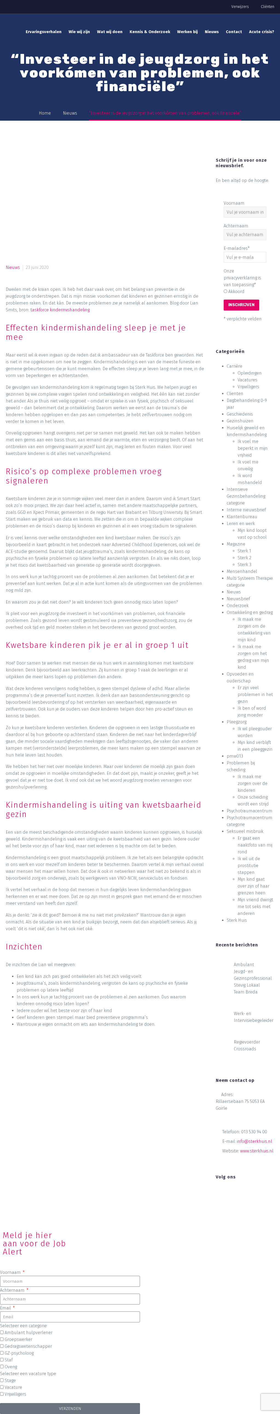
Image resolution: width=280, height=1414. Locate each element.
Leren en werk (241, 523)
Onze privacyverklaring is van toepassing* (242, 277)
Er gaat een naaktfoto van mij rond (255, 845)
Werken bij (187, 31)
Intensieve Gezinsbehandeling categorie (246, 496)
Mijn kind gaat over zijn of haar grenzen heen (253, 886)
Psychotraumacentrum (249, 810)
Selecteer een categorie (23, 1325)
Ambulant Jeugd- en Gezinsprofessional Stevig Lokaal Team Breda (253, 978)
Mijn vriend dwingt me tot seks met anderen (255, 906)
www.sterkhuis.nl (256, 1151)
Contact (234, 31)
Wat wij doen (109, 31)
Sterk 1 (244, 551)
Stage (10, 1380)
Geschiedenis (240, 414)
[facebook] (219, 1193)
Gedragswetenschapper (28, 1346)
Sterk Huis (237, 920)
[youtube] (249, 1193)
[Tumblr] (41, 1047)
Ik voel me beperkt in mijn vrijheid (253, 448)
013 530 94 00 (254, 1131)
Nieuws (212, 31)
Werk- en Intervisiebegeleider (253, 1017)
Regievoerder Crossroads (247, 1045)
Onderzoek (238, 605)
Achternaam (236, 225)
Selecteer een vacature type (28, 1373)
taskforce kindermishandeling (60, 309)
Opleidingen (250, 373)
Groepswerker (18, 1339)
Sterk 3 (244, 564)
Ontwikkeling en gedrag (250, 612)
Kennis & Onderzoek (150, 31)
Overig (11, 1366)
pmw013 (235, 756)
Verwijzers (240, 6)
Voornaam (234, 203)
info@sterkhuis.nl (254, 1141)
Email (6, 1308)
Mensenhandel (242, 571)
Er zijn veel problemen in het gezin (255, 694)
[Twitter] (21, 1047)
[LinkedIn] (52, 1047)
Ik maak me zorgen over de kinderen (252, 783)
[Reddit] (62, 1047)
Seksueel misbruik (245, 831)
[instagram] (239, 1193)
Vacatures (247, 380)
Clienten (235, 393)
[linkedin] (229, 1193)
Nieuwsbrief (238, 598)
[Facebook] (10, 1047)
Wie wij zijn (79, 31)
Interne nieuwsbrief (246, 509)
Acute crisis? (261, 31)
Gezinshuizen (240, 421)
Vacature (13, 1387)
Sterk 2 (244, 557)
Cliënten (267, 6)
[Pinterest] (31, 1047)
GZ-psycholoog (19, 1353)
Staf (9, 1360)
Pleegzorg (236, 722)
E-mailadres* (237, 248)
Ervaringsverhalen (44, 31)
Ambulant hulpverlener (28, 1332)
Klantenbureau (242, 516)
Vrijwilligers (248, 386)
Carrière (234, 366)
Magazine (236, 544)
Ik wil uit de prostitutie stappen (249, 865)
